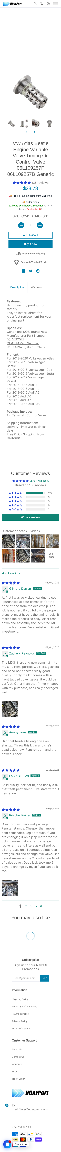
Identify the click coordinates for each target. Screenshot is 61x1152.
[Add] (40, 225)
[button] (35, 3)
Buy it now (30, 244)
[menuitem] (35, 3)
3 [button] (31, 906)
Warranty (17, 1064)
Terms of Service (21, 1028)
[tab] (17, 287)
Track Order (18, 1078)
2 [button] (26, 906)
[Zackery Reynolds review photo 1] (10, 709)
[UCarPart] (12, 3)
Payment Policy (20, 1013)
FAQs (14, 1071)
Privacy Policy (19, 1021)
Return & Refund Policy (24, 1006)
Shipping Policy (20, 999)
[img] (11, 583)
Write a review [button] (30, 517)
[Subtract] (21, 225)
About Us (17, 1049)
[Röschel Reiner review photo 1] (10, 888)
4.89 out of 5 (39, 481)
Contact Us (18, 1056)
